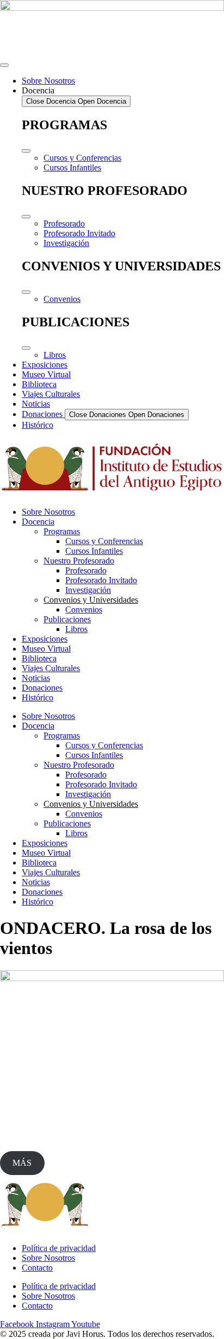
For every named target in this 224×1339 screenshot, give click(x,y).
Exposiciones (44, 638)
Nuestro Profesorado (78, 560)
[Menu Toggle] (4, 65)
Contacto (37, 1267)
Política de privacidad (59, 1248)
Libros (76, 629)
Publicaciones (67, 619)
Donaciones (42, 687)
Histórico (37, 697)
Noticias (36, 678)
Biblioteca (39, 658)
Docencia (38, 521)
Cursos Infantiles (94, 550)
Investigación (88, 590)
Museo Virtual (46, 648)
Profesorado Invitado (101, 580)
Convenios (83, 609)
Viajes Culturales (51, 668)
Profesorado (86, 570)
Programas (61, 531)
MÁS (22, 1162)
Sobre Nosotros (48, 511)
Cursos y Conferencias (104, 541)
